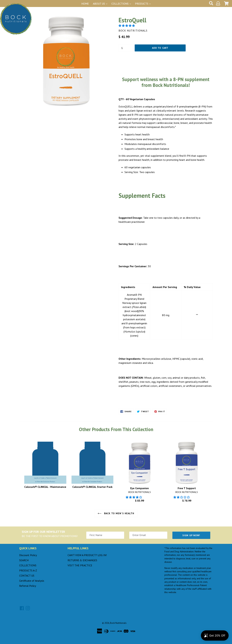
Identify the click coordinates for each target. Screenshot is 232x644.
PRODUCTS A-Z (28, 570)
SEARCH (24, 560)
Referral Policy (27, 585)
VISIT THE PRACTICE (80, 565)
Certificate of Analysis (31, 580)
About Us (99, 3)
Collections (120, 3)
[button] (127, 25)
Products (142, 3)
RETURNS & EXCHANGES (82, 560)
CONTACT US (26, 575)
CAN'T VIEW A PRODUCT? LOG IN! (87, 555)
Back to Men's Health (118, 513)
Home (85, 3)
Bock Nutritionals (118, 623)
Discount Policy (28, 555)
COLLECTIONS (27, 565)
